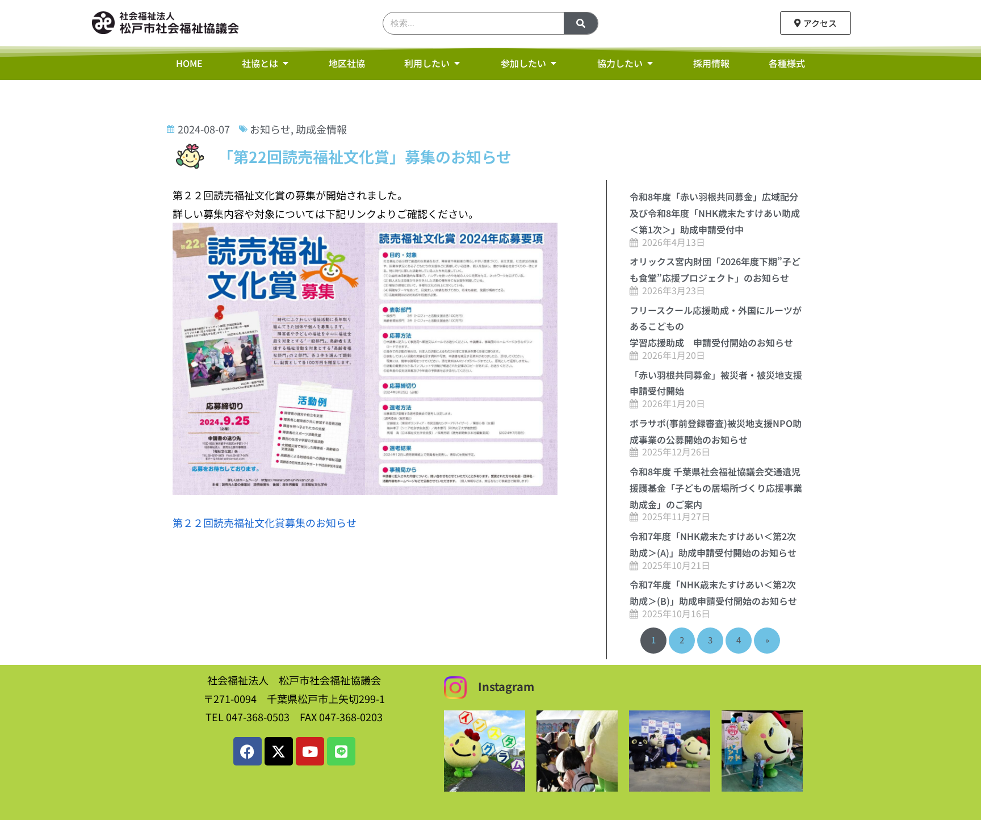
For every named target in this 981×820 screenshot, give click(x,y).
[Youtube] (310, 751)
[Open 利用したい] (457, 63)
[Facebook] (247, 751)
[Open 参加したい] (553, 63)
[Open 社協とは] (285, 63)
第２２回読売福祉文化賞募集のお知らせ (265, 522)
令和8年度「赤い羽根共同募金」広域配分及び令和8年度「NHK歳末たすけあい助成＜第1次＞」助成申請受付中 (715, 213)
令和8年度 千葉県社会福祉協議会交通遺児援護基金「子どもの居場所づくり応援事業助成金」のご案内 (716, 488)
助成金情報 (321, 129)
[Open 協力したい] (650, 63)
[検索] (581, 23)
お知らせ (270, 129)
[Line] (341, 751)
